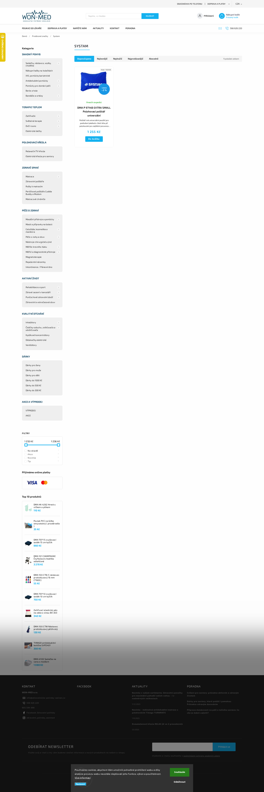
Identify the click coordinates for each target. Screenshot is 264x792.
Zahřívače (30, 116)
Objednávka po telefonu (189, 4)
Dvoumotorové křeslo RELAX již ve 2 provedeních (157, 724)
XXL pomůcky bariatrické (38, 75)
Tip (43, 461)
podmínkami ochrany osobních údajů (201, 756)
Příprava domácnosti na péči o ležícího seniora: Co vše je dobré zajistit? (213, 711)
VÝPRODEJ (31, 410)
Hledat (150, 16)
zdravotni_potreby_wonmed (41, 717)
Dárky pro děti (32, 375)
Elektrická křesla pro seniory (40, 156)
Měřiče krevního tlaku (36, 246)
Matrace (30, 176)
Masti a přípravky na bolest (39, 224)
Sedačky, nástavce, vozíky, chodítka (38, 64)
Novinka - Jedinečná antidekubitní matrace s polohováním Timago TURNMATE (155, 711)
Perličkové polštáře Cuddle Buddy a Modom (39, 192)
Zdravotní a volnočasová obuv (40, 302)
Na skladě (43, 450)
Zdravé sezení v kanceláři (38, 292)
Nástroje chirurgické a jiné (39, 242)
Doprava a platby (216, 4)
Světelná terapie (34, 121)
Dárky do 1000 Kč (34, 380)
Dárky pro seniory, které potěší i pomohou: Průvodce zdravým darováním (209, 702)
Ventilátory (31, 345)
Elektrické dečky (34, 131)
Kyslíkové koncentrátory (37, 335)
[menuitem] (33, 28)
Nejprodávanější (135, 59)
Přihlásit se (224, 747)
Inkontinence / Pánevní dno (39, 267)
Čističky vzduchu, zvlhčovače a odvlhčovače (40, 328)
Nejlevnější (102, 59)
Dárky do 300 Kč (33, 390)
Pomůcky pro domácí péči (38, 85)
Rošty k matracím (34, 186)
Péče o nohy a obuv (35, 237)
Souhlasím (179, 772)
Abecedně (153, 59)
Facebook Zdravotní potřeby (41, 712)
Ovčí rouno (31, 126)
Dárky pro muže (33, 370)
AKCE (28, 415)
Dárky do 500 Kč (33, 385)
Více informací (83, 777)
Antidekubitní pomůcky (37, 80)
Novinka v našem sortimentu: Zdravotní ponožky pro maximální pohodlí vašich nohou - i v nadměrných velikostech (157, 696)
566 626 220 (33, 703)
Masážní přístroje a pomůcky (40, 219)
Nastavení (80, 784)
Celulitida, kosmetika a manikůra (37, 230)
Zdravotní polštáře (35, 181)
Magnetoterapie (34, 257)
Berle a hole (32, 90)
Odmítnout (179, 782)
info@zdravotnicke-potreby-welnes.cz (46, 698)
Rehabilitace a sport (35, 287)
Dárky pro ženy (33, 365)
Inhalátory (31, 322)
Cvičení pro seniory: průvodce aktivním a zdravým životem (213, 694)
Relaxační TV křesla (35, 151)
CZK (238, 4)
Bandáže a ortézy (34, 95)
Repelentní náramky (36, 262)
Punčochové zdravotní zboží (39, 297)
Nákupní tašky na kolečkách (39, 70)
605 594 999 (28, 707)
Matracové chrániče (35, 199)
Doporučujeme (84, 59)
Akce (43, 454)
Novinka (43, 457)
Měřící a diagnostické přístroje (40, 252)
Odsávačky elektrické (36, 340)
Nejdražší (117, 59)
